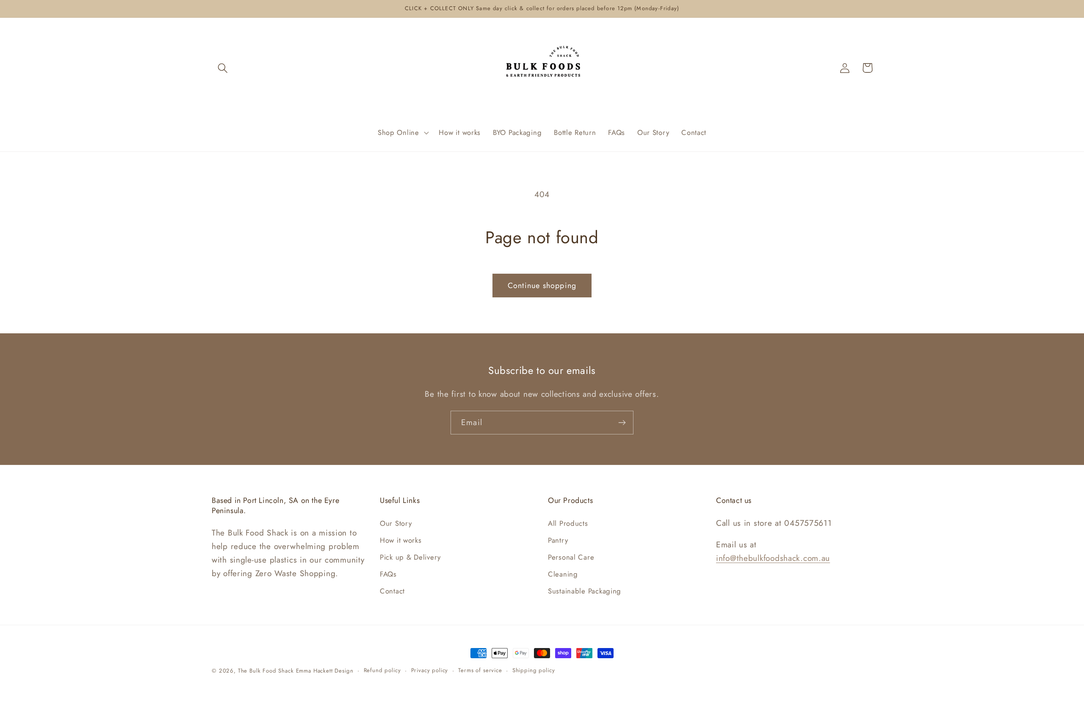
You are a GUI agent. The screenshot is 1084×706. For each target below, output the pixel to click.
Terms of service (480, 670)
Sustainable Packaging (584, 590)
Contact (392, 590)
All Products (568, 523)
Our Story (396, 523)
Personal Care (571, 557)
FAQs (388, 574)
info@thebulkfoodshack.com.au (773, 557)
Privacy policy (429, 670)
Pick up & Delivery (410, 557)
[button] (223, 68)
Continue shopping (542, 285)
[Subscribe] (622, 422)
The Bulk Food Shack (266, 671)
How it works (401, 540)
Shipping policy (533, 670)
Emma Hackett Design (325, 671)
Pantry (558, 540)
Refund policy (382, 670)
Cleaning (563, 574)
